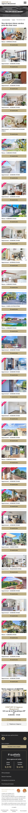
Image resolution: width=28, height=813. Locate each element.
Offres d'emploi (6, 772)
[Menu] (25, 2)
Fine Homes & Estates (8, 784)
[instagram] (24, 738)
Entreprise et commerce (8, 780)
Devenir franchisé (6, 776)
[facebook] (3, 738)
